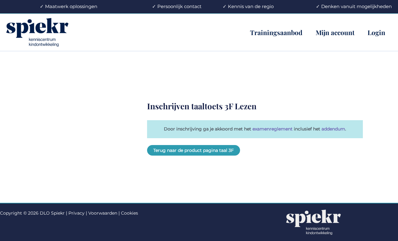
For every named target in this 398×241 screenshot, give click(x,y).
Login (376, 32)
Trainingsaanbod (276, 32)
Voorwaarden (102, 213)
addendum (333, 129)
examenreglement (273, 129)
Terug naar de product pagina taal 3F (193, 150)
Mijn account (335, 32)
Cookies (129, 213)
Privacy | (77, 213)
